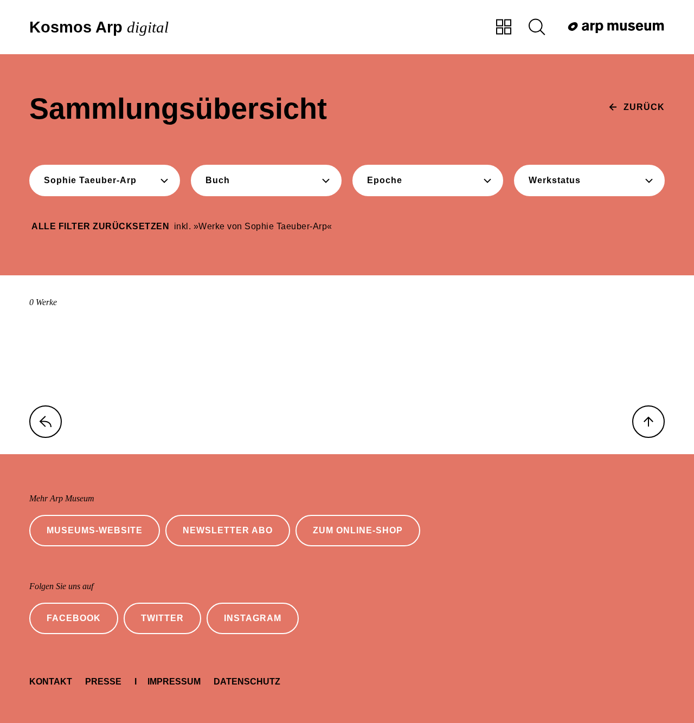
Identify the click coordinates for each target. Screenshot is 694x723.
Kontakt (50, 681)
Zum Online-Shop (358, 530)
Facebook (74, 618)
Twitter (162, 618)
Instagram (252, 618)
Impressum (174, 681)
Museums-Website (95, 530)
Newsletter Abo (228, 530)
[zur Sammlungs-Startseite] (45, 421)
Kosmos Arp (99, 27)
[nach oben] (648, 421)
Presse (103, 681)
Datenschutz (247, 681)
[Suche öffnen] (537, 27)
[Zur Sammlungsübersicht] (504, 27)
